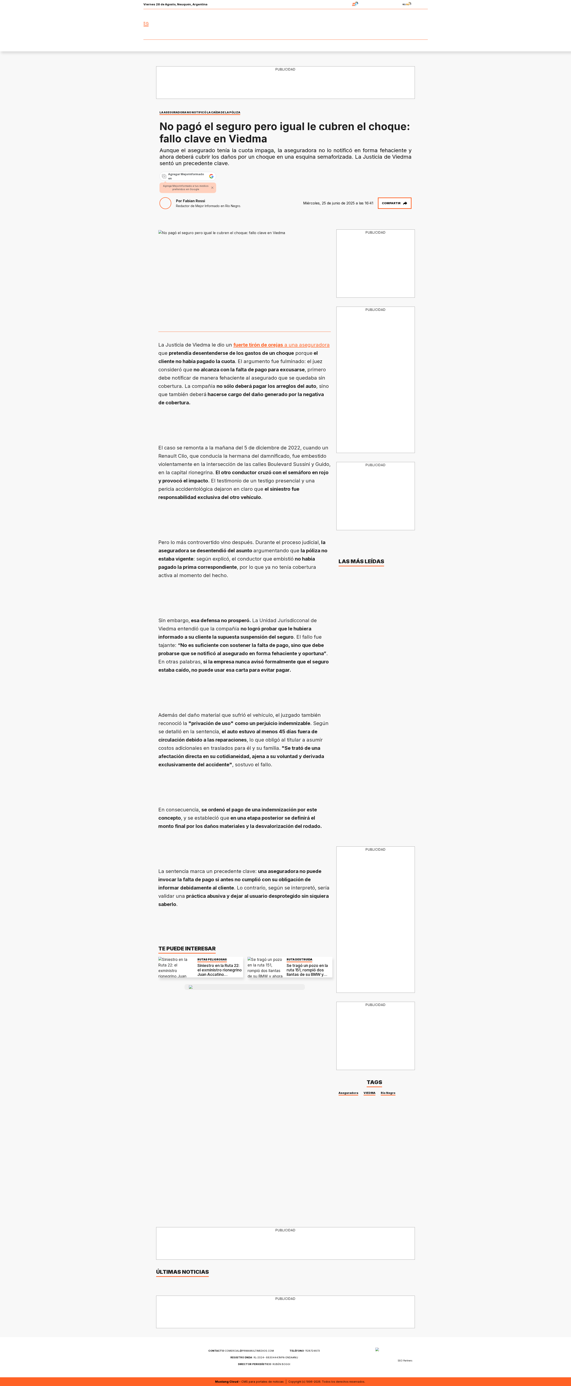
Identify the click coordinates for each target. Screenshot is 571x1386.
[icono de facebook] (394, 24)
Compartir (391, 203)
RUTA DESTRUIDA (299, 959)
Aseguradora (348, 1093)
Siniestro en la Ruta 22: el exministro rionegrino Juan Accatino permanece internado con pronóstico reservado (219, 977)
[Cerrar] (212, 187)
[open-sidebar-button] (146, 24)
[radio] (341, 4)
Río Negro (388, 1093)
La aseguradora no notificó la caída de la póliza (199, 112)
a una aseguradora (281, 345)
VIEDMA (369, 1093)
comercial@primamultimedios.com (241, 1350)
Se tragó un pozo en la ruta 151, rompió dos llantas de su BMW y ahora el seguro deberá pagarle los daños (308, 974)
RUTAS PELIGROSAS (212, 959)
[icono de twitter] (404, 24)
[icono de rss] (424, 24)
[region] (286, 83)
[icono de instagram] (414, 24)
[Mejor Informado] (285, 24)
